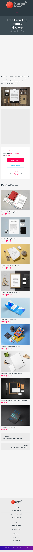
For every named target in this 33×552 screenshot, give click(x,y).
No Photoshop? (17, 514)
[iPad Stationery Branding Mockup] (15, 334)
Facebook (17, 537)
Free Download (15, 160)
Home (17, 507)
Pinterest (17, 540)
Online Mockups (15, 165)
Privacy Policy (17, 525)
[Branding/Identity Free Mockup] (15, 253)
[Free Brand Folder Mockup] (15, 307)
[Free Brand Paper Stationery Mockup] (15, 361)
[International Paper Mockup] (15, 415)
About (17, 522)
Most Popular (17, 510)
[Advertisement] (16, 54)
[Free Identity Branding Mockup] (15, 199)
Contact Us (17, 517)
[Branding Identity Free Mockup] (15, 226)
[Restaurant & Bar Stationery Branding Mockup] (15, 388)
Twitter (17, 534)
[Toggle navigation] (17, 12)
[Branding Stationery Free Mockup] (15, 280)
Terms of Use (17, 529)
